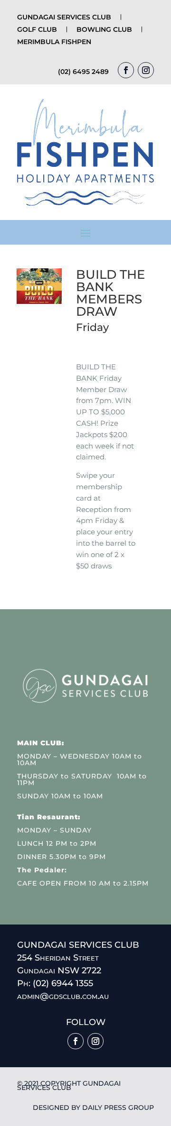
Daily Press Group (118, 1107)
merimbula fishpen (54, 41)
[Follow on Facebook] (126, 70)
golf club (37, 29)
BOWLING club (104, 29)
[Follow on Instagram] (146, 70)
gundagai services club (64, 17)
